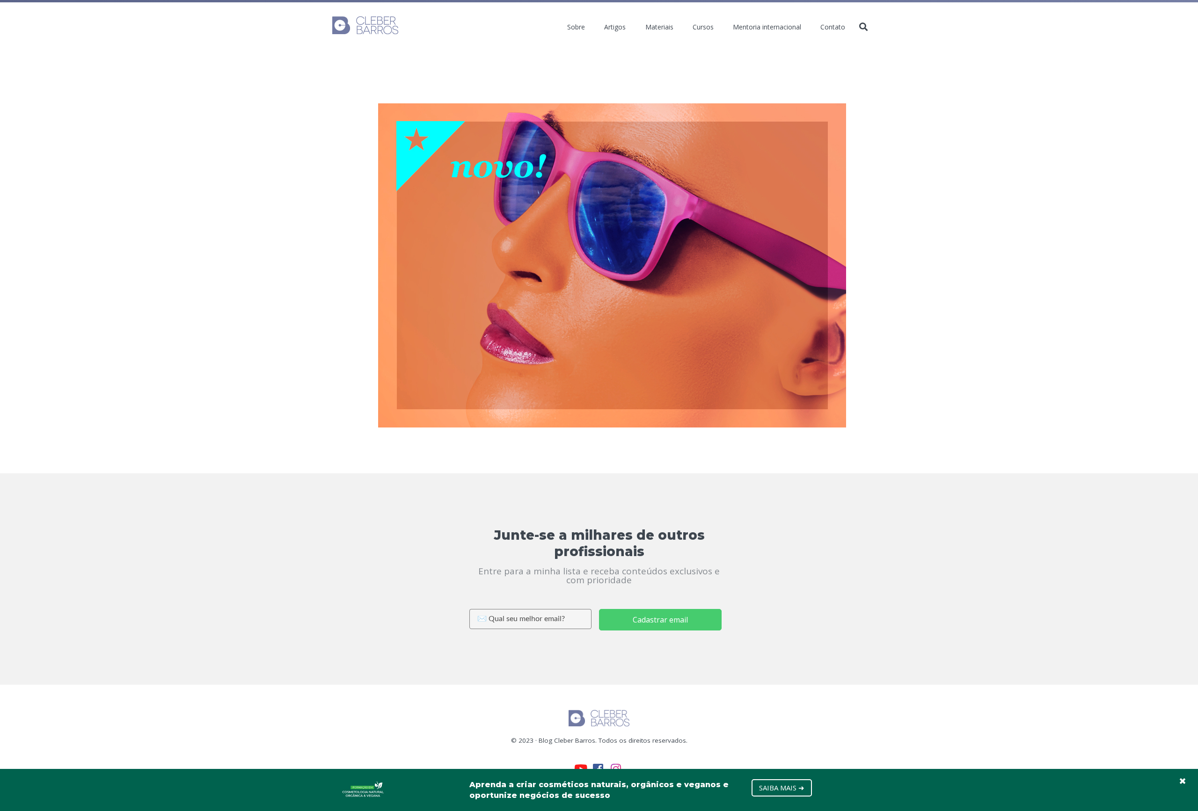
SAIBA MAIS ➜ (781, 787)
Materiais (659, 27)
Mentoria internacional (767, 27)
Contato (832, 27)
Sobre (576, 27)
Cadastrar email (660, 620)
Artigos (615, 27)
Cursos (703, 27)
